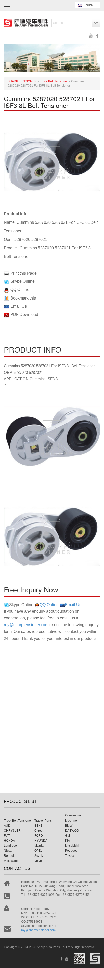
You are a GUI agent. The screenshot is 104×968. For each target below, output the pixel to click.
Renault (9, 856)
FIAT (7, 835)
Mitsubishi (72, 845)
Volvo (38, 861)
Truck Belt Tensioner (18, 820)
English (87, 4)
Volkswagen (12, 861)
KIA (67, 840)
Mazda (39, 845)
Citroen (39, 830)
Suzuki (39, 856)
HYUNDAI (41, 840)
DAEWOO (72, 830)
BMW (68, 825)
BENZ (38, 825)
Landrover (11, 845)
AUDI (7, 825)
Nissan (8, 850)
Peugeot (71, 850)
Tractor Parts (43, 820)
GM (67, 835)
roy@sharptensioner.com (26, 625)
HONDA (9, 840)
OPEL (38, 850)
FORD (38, 835)
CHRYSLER (12, 830)
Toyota (69, 856)
